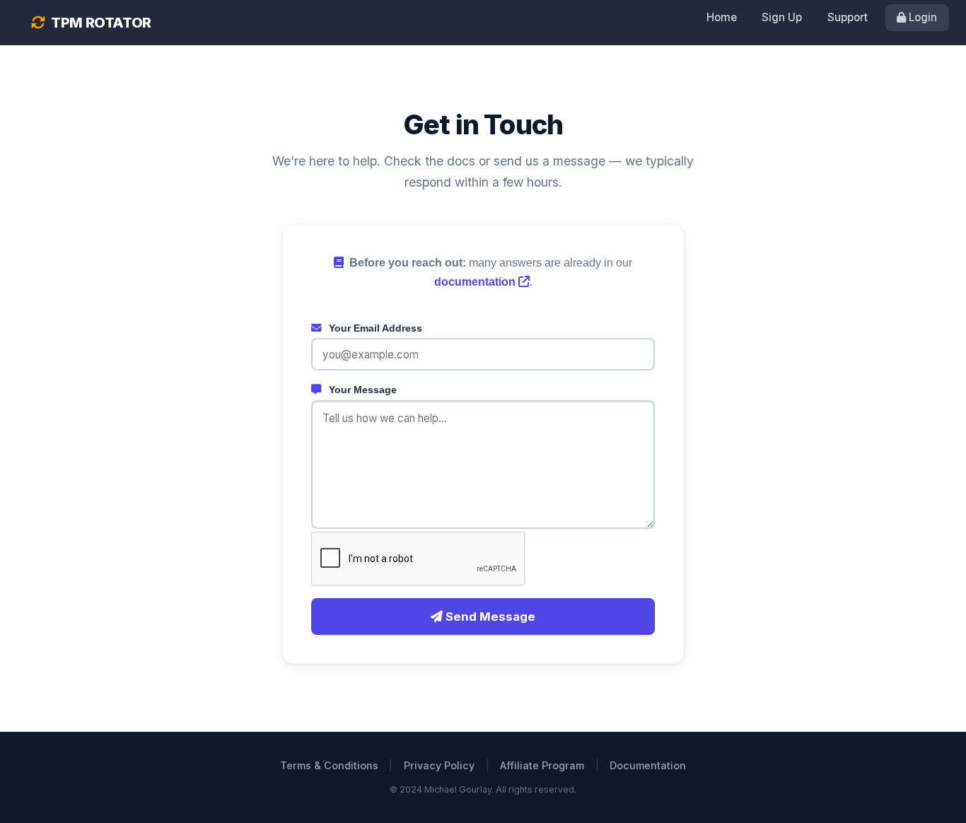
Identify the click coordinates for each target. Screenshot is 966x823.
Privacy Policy (439, 765)
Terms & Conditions (329, 765)
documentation (476, 282)
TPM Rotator (100, 22)
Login (921, 17)
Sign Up (782, 17)
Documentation (648, 765)
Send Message (489, 616)
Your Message (361, 389)
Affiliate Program (542, 765)
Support (847, 17)
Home (721, 17)
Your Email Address (374, 328)
